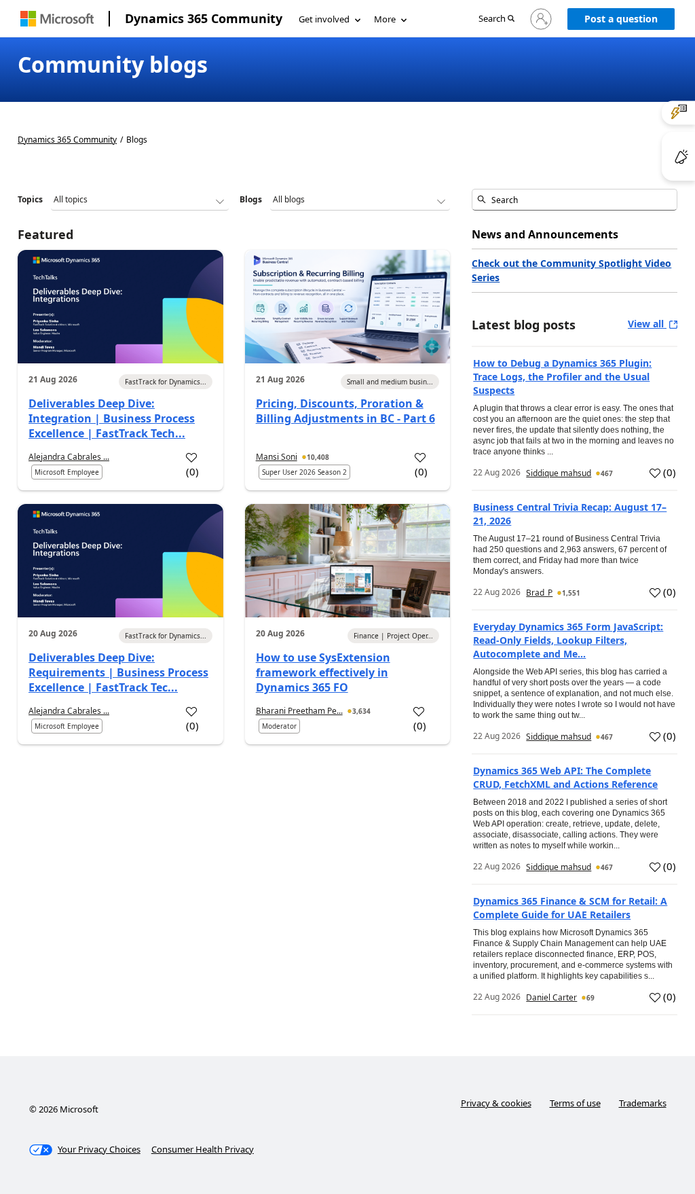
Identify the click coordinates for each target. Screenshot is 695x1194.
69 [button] (590, 997)
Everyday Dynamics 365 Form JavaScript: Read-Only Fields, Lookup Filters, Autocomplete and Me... (568, 640)
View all (647, 323)
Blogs (251, 199)
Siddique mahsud (558, 473)
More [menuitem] (385, 19)
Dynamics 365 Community (203, 18)
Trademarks (642, 1103)
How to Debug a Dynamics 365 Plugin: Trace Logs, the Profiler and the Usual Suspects (562, 377)
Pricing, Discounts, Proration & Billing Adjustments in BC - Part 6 (345, 411)
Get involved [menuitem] (324, 19)
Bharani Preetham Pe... (299, 711)
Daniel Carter (551, 997)
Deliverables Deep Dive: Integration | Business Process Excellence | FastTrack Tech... (112, 418)
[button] (496, 19)
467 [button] (607, 473)
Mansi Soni (276, 457)
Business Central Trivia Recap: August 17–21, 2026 (569, 514)
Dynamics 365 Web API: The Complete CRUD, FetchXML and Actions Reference (565, 777)
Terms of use (575, 1103)
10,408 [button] (318, 457)
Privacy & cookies (496, 1103)
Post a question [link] (621, 18)
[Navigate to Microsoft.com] (57, 18)
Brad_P (539, 592)
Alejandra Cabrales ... (69, 457)
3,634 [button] (361, 711)
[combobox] (574, 200)
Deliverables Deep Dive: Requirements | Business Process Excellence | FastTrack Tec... (118, 672)
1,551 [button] (571, 593)
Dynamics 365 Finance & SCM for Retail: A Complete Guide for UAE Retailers (570, 907)
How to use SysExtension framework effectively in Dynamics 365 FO (323, 672)
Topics (30, 199)
